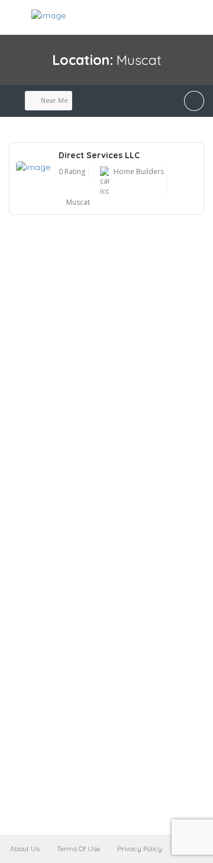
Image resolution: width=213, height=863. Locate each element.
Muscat (78, 202)
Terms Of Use (78, 848)
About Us (25, 848)
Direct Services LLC (99, 155)
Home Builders (139, 171)
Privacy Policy (139, 848)
